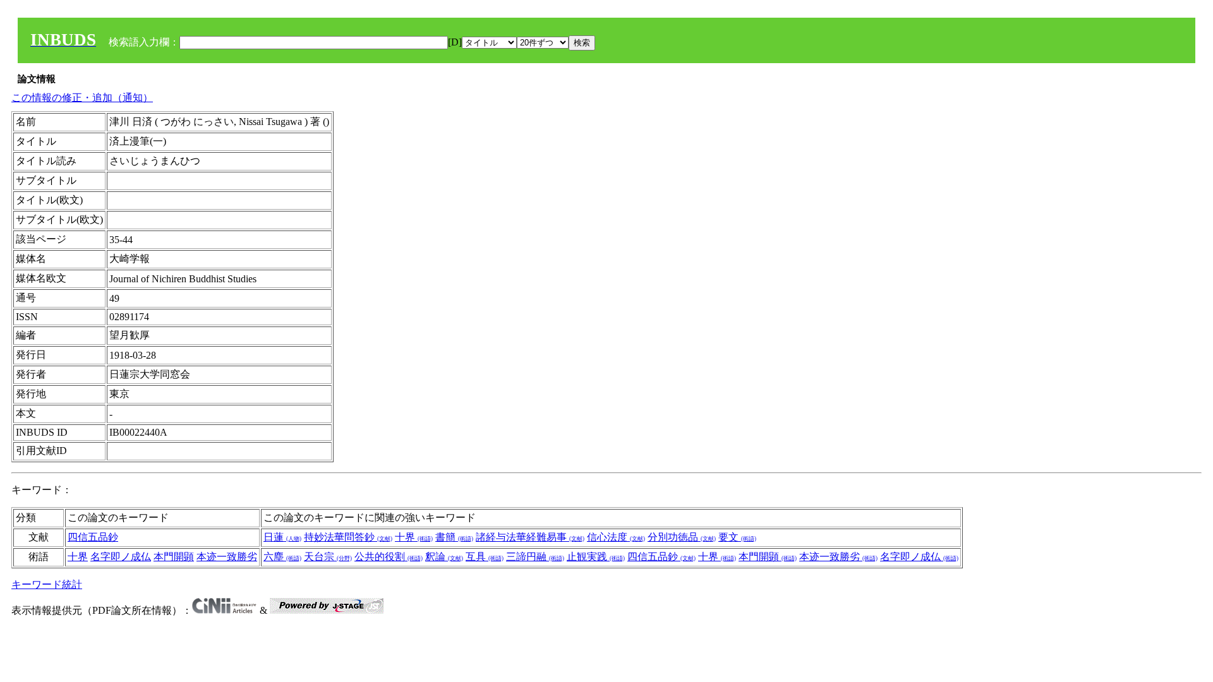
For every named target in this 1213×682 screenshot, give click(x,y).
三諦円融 (535, 556)
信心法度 (616, 537)
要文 (737, 537)
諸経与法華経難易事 (530, 537)
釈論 (444, 556)
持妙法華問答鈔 (348, 537)
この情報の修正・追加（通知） (82, 97)
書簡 (454, 537)
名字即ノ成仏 (120, 556)
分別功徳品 (682, 537)
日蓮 (282, 537)
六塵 (282, 556)
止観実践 (596, 556)
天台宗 (328, 556)
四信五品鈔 (93, 537)
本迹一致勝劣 (226, 556)
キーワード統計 (46, 584)
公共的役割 (388, 556)
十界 (414, 537)
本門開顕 (174, 556)
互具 (485, 556)
